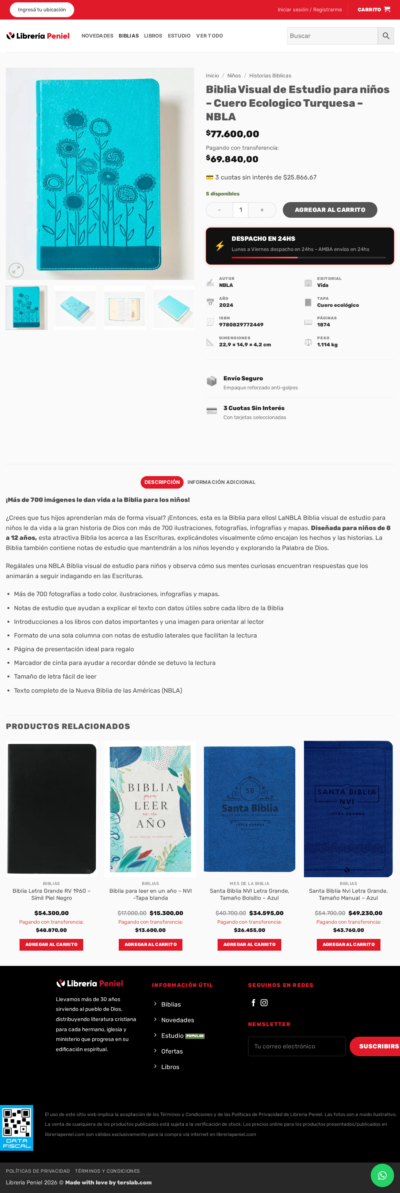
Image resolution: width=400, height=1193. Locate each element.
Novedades (97, 36)
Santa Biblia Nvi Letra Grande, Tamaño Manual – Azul (348, 895)
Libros (153, 36)
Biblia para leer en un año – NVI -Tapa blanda (150, 895)
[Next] (180, 173)
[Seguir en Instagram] (264, 1003)
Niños (234, 75)
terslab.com (134, 1182)
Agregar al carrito (330, 209)
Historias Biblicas (270, 75)
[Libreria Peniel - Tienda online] (38, 36)
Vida (323, 285)
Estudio (179, 36)
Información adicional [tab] (221, 482)
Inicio (212, 75)
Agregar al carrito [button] (51, 944)
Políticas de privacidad (38, 1171)
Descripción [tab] (162, 482)
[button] (310, 10)
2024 (226, 305)
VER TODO (209, 36)
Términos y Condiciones (107, 1171)
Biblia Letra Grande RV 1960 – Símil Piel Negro (51, 895)
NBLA (226, 285)
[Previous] (19, 173)
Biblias (129, 36)
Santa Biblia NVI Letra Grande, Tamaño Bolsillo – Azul (249, 895)
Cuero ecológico (338, 305)
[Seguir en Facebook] (253, 1003)
